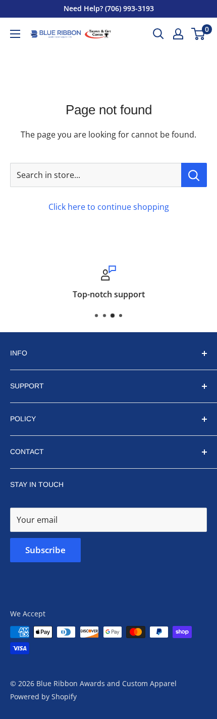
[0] (198, 34)
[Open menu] (15, 34)
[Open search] (158, 33)
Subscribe (45, 550)
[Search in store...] (194, 175)
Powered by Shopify (43, 696)
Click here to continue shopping (108, 206)
